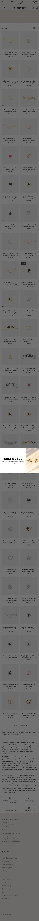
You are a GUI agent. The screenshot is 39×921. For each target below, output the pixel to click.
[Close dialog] (38, 448)
